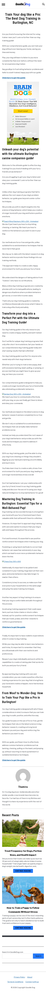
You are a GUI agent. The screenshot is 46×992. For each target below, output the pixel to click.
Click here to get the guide (13, 78)
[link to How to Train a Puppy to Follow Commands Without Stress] (23, 890)
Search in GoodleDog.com (12, 952)
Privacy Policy (19, 977)
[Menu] (3, 5)
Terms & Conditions (15, 982)
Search (38, 956)
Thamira (23, 786)
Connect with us (32, 982)
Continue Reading (23, 871)
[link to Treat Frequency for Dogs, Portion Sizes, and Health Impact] (23, 833)
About (29, 977)
